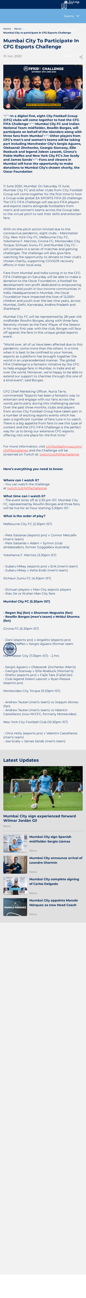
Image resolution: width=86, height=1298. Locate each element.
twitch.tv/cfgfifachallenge (59, 454)
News (7, 826)
